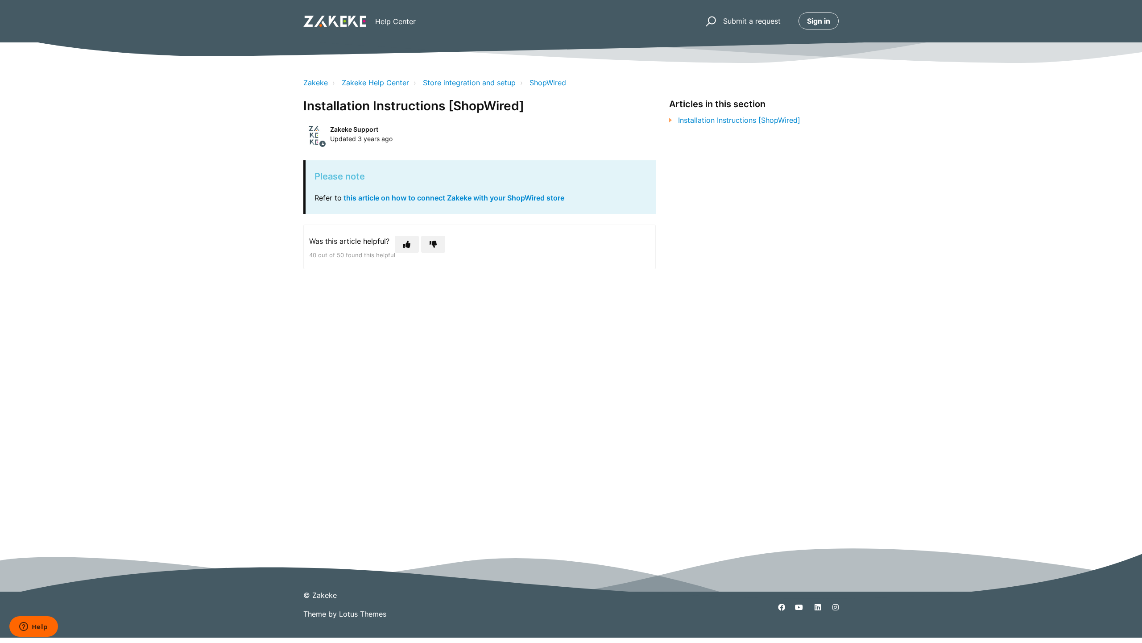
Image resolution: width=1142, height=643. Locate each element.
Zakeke (315, 82)
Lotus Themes (362, 614)
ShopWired (548, 82)
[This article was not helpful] (433, 244)
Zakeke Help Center (375, 82)
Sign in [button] (818, 21)
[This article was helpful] (407, 244)
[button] (709, 21)
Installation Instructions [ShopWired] (739, 120)
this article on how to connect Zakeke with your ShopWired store (453, 197)
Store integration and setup (469, 82)
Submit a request (752, 21)
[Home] (334, 21)
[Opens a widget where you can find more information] (33, 627)
